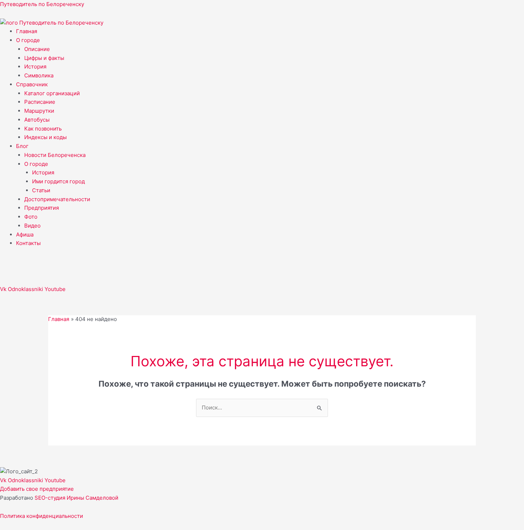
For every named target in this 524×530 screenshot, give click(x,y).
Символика (38, 75)
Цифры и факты (44, 58)
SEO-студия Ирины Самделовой (76, 497)
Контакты (28, 243)
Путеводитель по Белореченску (42, 4)
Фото (30, 216)
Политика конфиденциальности (41, 516)
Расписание (39, 101)
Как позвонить (43, 128)
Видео (32, 225)
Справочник (32, 84)
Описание (37, 49)
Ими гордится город (58, 181)
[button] (270, 40)
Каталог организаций (52, 93)
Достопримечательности (57, 199)
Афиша (25, 234)
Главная (26, 31)
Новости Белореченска (55, 155)
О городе (28, 40)
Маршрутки (39, 110)
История (35, 66)
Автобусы (37, 119)
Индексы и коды (45, 137)
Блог (22, 146)
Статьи (41, 190)
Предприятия (41, 207)
